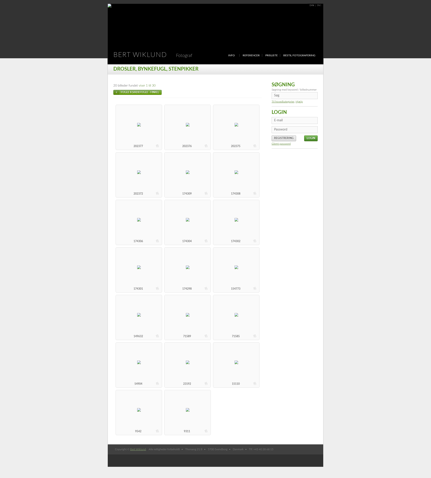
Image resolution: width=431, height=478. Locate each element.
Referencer (251, 55)
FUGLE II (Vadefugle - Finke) (140, 92)
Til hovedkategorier (283, 101)
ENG (319, 5)
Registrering (284, 138)
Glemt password (281, 143)
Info (231, 55)
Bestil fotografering (299, 55)
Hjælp (299, 101)
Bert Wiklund (152, 55)
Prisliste (271, 55)
